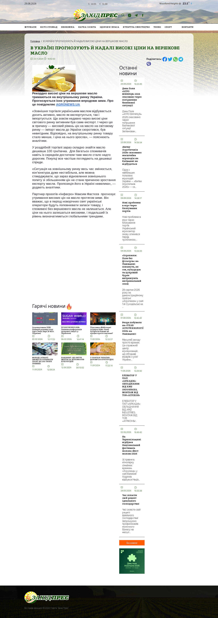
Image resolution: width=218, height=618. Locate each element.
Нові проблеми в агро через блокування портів (131, 207)
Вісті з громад (48, 27)
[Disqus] (74, 262)
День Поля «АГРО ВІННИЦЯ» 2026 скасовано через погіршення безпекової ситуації (131, 97)
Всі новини (131, 543)
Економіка (67, 27)
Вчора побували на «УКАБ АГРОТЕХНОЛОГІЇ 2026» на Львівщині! (132, 328)
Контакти (188, 27)
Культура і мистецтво (136, 27)
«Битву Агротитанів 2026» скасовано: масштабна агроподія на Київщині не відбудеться (132, 155)
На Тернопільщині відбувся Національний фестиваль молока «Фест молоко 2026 (131, 445)
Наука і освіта (87, 27)
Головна (35, 41)
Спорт (168, 27)
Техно (157, 27)
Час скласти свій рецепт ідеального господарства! (130, 499)
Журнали (30, 27)
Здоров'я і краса (109, 27)
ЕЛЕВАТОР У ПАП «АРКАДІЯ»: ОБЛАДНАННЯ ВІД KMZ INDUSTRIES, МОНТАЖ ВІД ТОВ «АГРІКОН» (131, 385)
